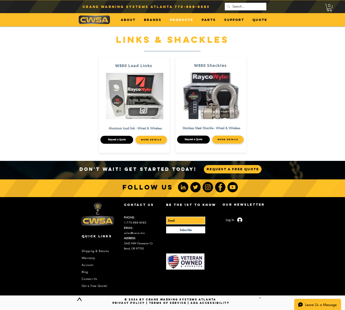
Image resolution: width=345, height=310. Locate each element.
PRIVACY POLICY (128, 303)
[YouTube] (232, 187)
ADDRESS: (130, 238)
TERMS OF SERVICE (167, 303)
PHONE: (129, 217)
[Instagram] (208, 187)
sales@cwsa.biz (134, 233)
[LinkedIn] (183, 187)
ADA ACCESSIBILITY (209, 303)
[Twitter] (195, 187)
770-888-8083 (192, 7)
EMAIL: (128, 228)
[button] (329, 7)
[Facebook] (220, 187)
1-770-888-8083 (135, 222)
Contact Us (89, 279)
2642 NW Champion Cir (138, 243)
